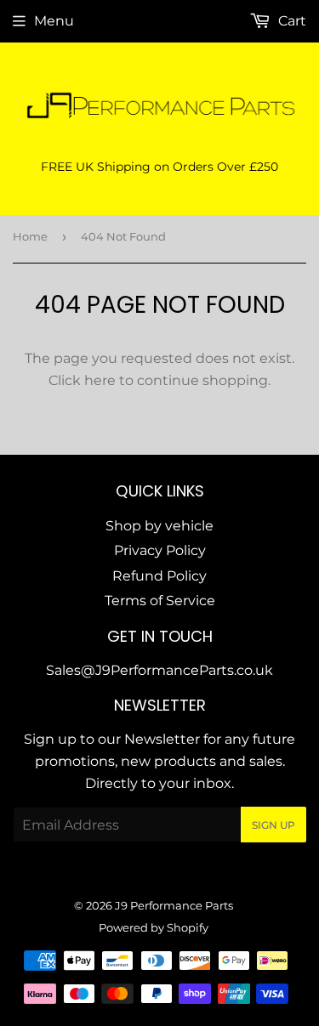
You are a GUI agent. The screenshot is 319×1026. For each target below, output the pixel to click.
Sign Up (273, 825)
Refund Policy (159, 576)
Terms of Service (160, 600)
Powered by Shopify (153, 927)
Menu (54, 21)
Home (30, 236)
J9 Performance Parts (174, 905)
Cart (290, 21)
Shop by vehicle (159, 526)
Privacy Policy (160, 550)
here (100, 380)
